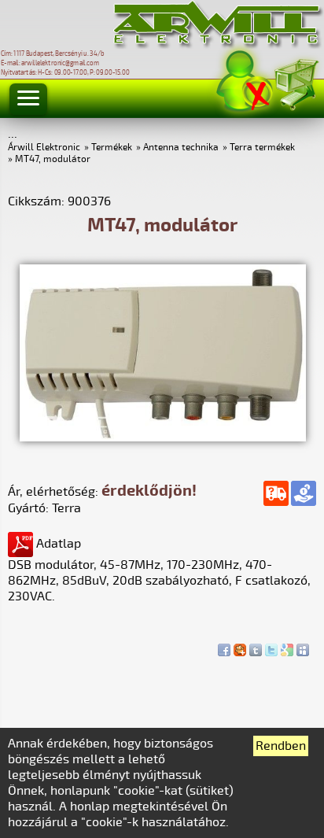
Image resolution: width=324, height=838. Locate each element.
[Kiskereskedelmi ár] (303, 493)
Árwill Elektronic (44, 147)
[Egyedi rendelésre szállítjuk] (276, 493)
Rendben (281, 746)
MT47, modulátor (52, 159)
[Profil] (244, 81)
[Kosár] (295, 82)
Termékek (111, 147)
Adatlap (57, 544)
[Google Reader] (287, 646)
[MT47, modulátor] (163, 437)
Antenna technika (181, 147)
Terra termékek (262, 147)
